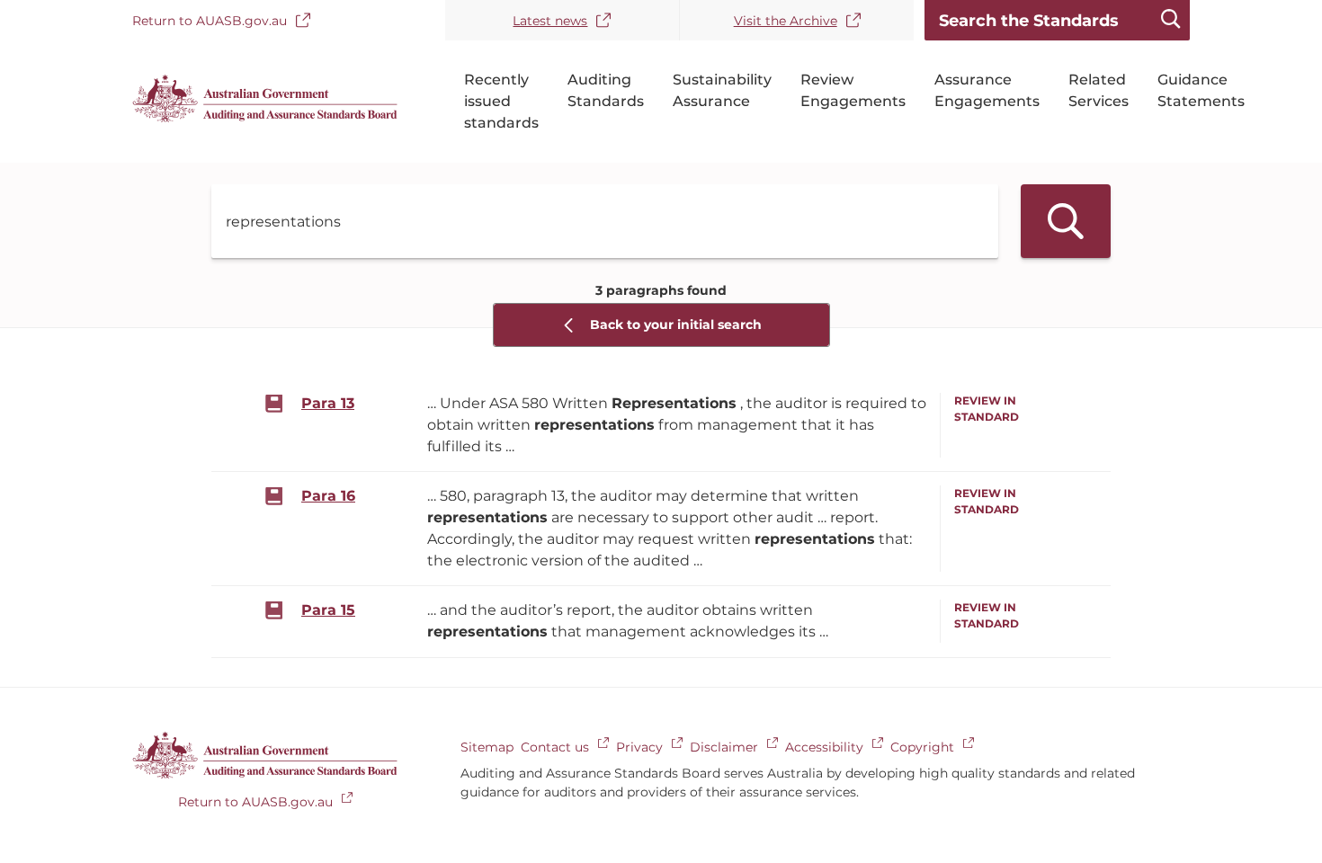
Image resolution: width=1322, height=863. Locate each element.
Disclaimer (724, 747)
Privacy (639, 747)
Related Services (1098, 90)
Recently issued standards (501, 101)
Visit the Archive (785, 21)
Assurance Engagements (987, 90)
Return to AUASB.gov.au (209, 20)
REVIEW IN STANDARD (986, 408)
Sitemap (487, 747)
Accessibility (824, 747)
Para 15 (328, 609)
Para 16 (328, 495)
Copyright (922, 747)
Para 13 (327, 403)
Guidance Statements (1201, 90)
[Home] (264, 118)
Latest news (550, 21)
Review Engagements (853, 90)
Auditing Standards (605, 90)
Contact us (555, 747)
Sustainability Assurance (722, 90)
